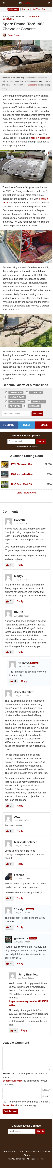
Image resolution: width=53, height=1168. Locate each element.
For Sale (34, 16)
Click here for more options (27, 447)
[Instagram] (32, 1142)
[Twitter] (20, 1142)
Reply (20, 565)
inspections (32, 85)
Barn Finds (39, 401)
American (34, 406)
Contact (14, 1151)
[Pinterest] (26, 1142)
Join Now (13, 9)
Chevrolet (16, 392)
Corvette (36, 392)
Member (34, 663)
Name (45, 1090)
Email (45, 1096)
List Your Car (39, 9)
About (6, 1151)
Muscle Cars (17, 397)
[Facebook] (14, 1142)
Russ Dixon (14, 35)
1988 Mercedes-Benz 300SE (26, 474)
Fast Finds (36, 1151)
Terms (27, 1155)
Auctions (24, 1151)
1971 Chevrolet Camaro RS (26, 464)
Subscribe (8, 1105)
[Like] (7, 565)
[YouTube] (38, 1142)
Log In (25, 9)
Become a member (13, 1080)
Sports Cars (17, 401)
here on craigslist (40, 138)
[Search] (49, 3)
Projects (15, 406)
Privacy (46, 1151)
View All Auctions (26, 492)
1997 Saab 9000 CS (21, 484)
